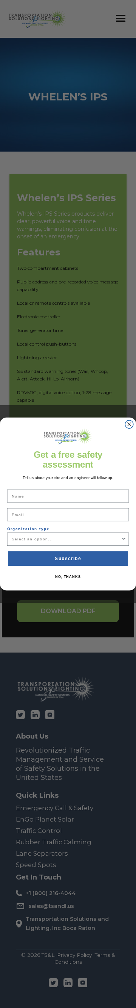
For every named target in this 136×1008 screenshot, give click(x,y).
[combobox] (66, 539)
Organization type (28, 529)
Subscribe (68, 558)
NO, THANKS (68, 577)
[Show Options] (123, 539)
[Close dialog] (129, 424)
